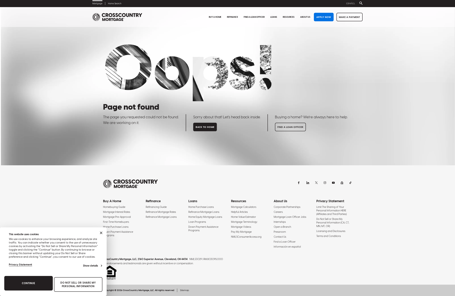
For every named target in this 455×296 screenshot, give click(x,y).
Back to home (205, 127)
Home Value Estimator (243, 216)
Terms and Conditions (328, 236)
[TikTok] (350, 182)
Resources (289, 17)
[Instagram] (324, 182)
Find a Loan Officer (254, 17)
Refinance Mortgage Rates (161, 212)
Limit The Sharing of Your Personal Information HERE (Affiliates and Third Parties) (331, 210)
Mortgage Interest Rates (116, 212)
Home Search (114, 3)
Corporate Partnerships (287, 207)
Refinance (232, 17)
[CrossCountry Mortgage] (117, 17)
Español (350, 3)
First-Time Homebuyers (116, 221)
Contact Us (280, 236)
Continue (28, 283)
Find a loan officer (290, 127)
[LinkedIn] (307, 182)
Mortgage (97, 3)
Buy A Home (215, 17)
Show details (90, 265)
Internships (280, 221)
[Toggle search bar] (360, 3)
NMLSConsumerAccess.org (246, 236)
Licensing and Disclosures (330, 231)
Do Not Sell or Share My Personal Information (78, 284)
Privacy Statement (20, 264)
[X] (316, 182)
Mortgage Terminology (244, 221)
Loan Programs (197, 221)
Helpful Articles (239, 212)
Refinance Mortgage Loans (161, 216)
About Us (305, 17)
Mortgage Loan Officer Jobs (290, 216)
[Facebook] (299, 182)
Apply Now (323, 17)
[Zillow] (342, 182)
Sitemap (184, 290)
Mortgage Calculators (243, 207)
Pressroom (280, 231)
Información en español (287, 246)
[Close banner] (101, 233)
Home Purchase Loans (116, 226)
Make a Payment (349, 17)
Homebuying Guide (114, 207)
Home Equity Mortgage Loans (205, 216)
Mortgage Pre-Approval (117, 216)
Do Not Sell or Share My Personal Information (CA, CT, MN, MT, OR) (332, 223)
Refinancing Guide (156, 207)
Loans (273, 17)
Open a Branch (282, 226)
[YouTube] (333, 182)
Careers (278, 212)
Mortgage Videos (241, 226)
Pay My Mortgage (241, 231)
